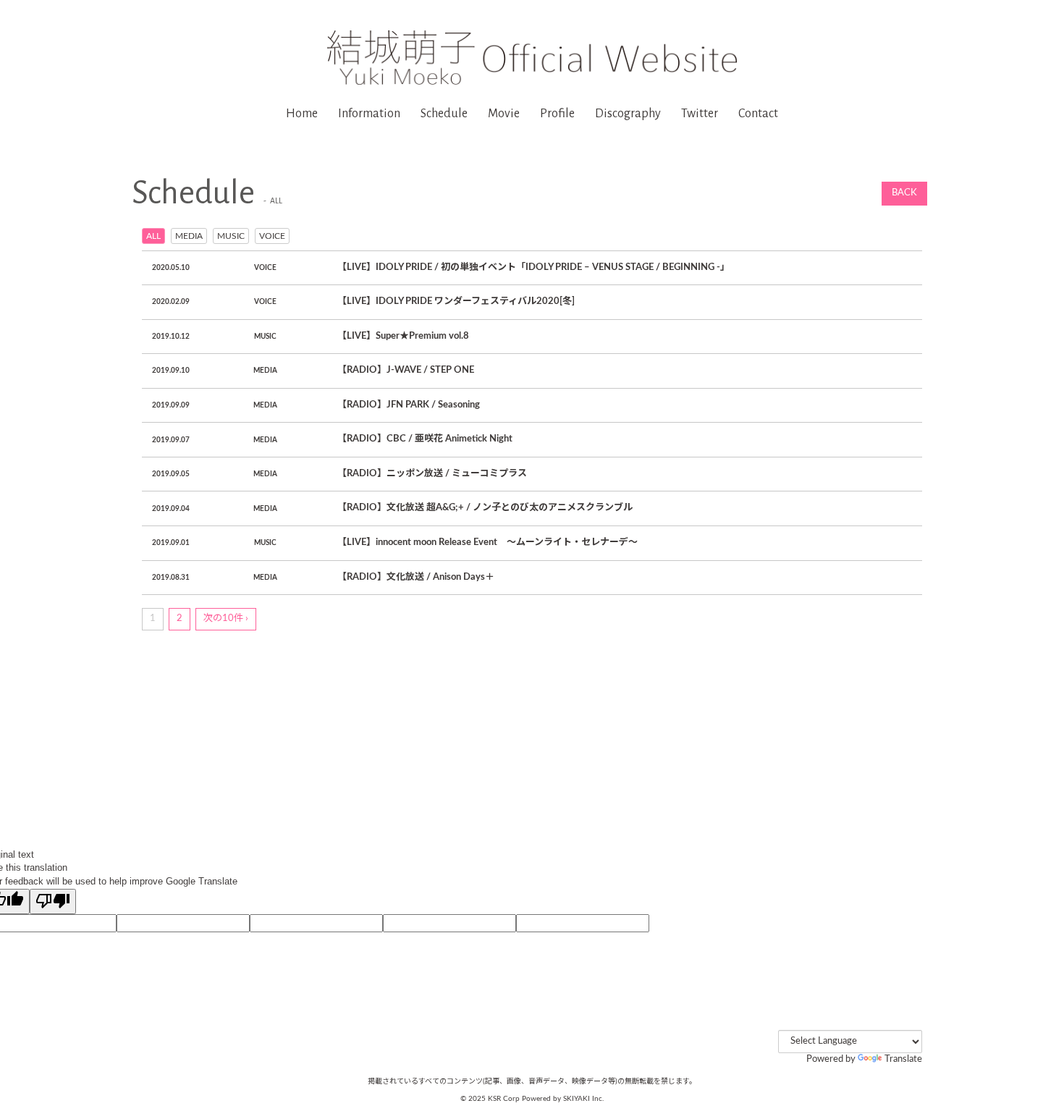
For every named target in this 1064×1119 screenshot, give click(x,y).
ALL (153, 236)
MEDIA (189, 236)
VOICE (272, 236)
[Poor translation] (53, 902)
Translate (903, 1059)
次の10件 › (225, 618)
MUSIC (231, 236)
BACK (904, 193)
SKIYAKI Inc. (583, 1098)
